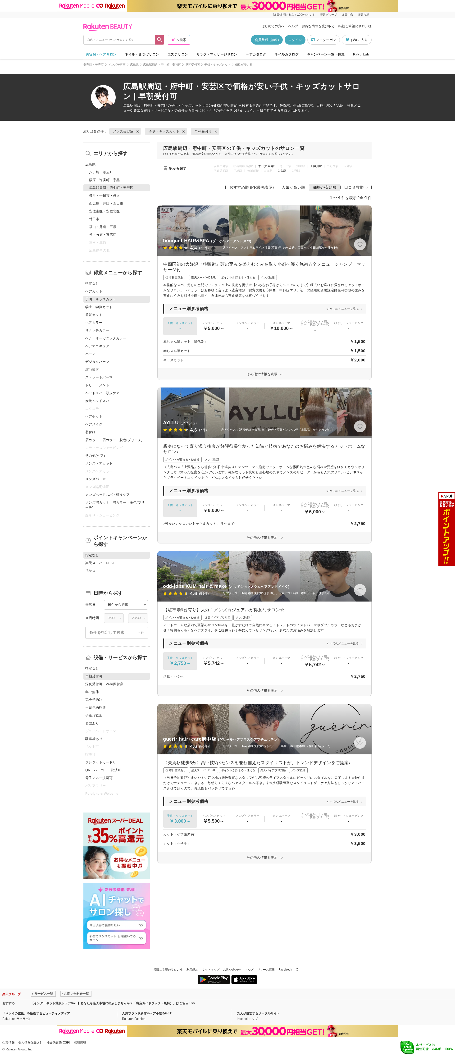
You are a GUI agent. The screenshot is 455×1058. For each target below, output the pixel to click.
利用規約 (192, 969)
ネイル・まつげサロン (142, 54)
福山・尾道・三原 (102, 227)
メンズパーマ (95, 479)
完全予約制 (93, 700)
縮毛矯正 (92, 369)
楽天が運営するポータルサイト (258, 1013)
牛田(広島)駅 (266, 166)
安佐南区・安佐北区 (104, 211)
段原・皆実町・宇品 (104, 180)
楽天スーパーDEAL (100, 563)
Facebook (285, 969)
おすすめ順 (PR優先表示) (251, 187)
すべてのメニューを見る (343, 308)
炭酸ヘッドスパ (97, 401)
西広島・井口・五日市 (106, 203)
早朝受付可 (192, 64)
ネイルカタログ (287, 54)
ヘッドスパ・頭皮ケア (102, 393)
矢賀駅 (282, 171)
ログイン (295, 40)
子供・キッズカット (217, 64)
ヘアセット (93, 416)
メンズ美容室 (117, 64)
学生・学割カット (99, 307)
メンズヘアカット (99, 463)
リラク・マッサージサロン (216, 54)
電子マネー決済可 (99, 778)
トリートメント (97, 385)
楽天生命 (347, 14)
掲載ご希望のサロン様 (355, 26)
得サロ (90, 571)
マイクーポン (326, 40)
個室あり (92, 723)
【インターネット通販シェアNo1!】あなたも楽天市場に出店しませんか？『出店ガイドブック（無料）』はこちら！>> (113, 1003)
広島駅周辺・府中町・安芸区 (162, 64)
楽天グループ (328, 14)
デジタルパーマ (97, 362)
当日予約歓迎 (95, 707)
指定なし (92, 283)
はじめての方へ (273, 26)
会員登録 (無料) (267, 40)
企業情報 (8, 1042)
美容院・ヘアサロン (101, 54)
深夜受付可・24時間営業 (104, 684)
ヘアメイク (93, 424)
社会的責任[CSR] (58, 1042)
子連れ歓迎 (93, 715)
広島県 (134, 64)
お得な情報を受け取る (318, 26)
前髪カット (93, 315)
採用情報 (80, 1042)
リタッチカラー (97, 330)
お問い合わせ (232, 969)
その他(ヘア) (95, 455)
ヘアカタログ (256, 54)
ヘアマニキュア (97, 346)
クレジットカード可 (100, 762)
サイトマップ (210, 969)
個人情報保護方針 (30, 1042)
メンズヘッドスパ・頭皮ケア (107, 495)
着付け (90, 432)
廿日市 (94, 219)
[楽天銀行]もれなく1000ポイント (294, 14)
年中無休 (92, 692)
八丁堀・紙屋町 (101, 172)
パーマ (90, 354)
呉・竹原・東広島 (102, 235)
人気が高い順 (293, 187)
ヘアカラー (93, 322)
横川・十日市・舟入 (104, 195)
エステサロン (178, 54)
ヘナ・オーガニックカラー (105, 338)
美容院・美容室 (93, 64)
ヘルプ (293, 26)
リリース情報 (266, 969)
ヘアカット (93, 291)
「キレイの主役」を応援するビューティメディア (36, 1013)
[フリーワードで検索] (159, 40)
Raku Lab (361, 54)
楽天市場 (363, 14)
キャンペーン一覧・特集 (326, 54)
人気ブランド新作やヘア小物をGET (147, 1013)
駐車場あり (93, 739)
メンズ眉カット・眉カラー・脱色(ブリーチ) (115, 505)
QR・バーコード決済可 (103, 770)
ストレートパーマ (99, 377)
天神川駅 (316, 166)
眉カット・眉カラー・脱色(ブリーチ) (114, 440)
